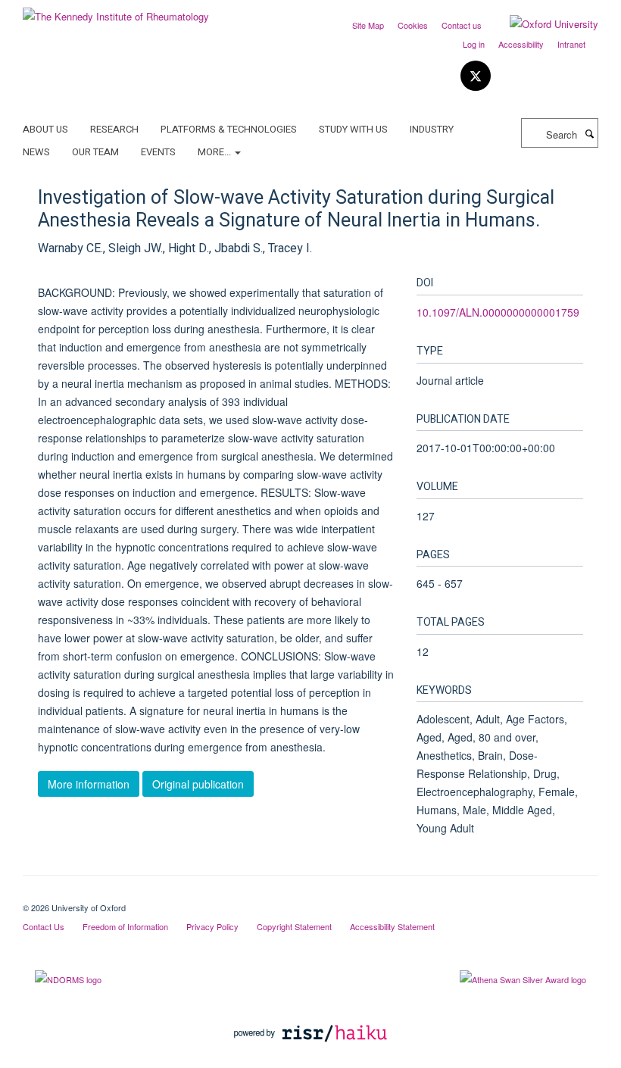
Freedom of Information (125, 926)
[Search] (589, 133)
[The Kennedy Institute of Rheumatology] (116, 11)
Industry (432, 129)
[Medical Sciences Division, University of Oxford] (310, 894)
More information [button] (89, 784)
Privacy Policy (212, 926)
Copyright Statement (294, 926)
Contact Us (43, 926)
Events (158, 152)
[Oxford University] (542, 24)
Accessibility (521, 44)
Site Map (368, 25)
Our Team (95, 152)
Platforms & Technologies (229, 129)
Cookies (413, 25)
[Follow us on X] (475, 76)
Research (114, 129)
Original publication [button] (198, 784)
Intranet (571, 44)
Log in (474, 44)
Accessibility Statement (392, 926)
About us (45, 129)
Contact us (462, 25)
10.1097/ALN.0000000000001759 (498, 312)
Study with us (353, 129)
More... (215, 152)
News (36, 152)
